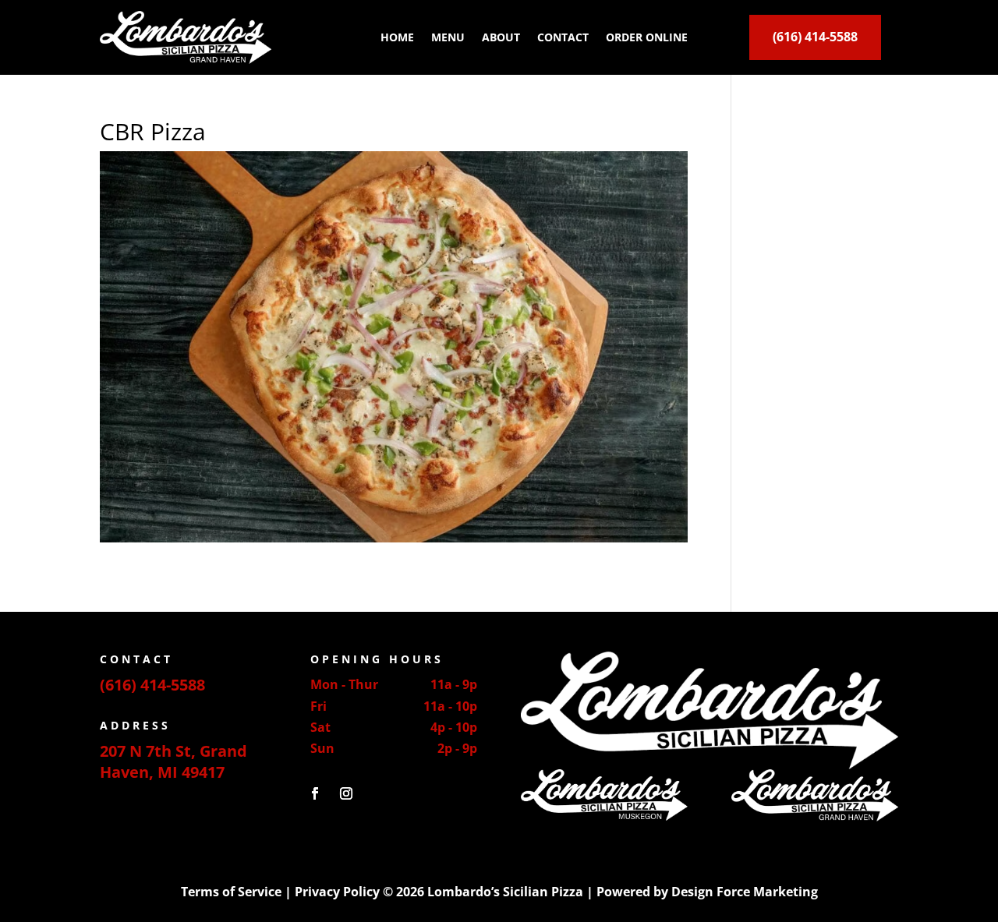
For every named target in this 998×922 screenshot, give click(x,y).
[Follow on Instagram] (346, 793)
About (501, 37)
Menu (448, 37)
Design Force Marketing (744, 891)
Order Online (647, 37)
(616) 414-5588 (815, 36)
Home (397, 37)
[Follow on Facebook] (315, 793)
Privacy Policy (337, 891)
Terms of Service (231, 891)
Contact (563, 37)
